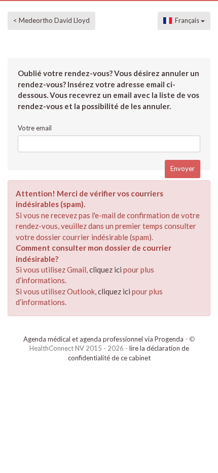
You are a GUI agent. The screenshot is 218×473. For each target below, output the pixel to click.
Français (186, 20)
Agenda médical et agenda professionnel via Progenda (103, 339)
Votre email (35, 128)
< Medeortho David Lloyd (51, 20)
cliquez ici (105, 269)
